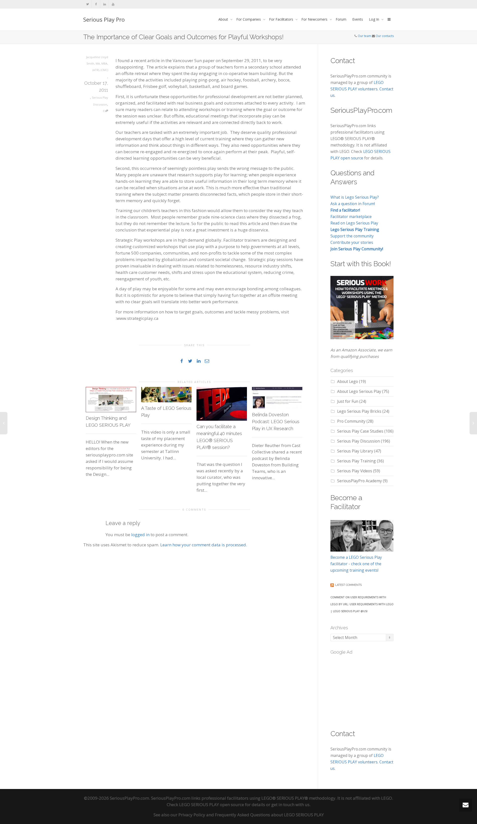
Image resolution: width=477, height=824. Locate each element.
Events (357, 19)
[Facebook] (96, 4)
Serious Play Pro (104, 19)
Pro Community (351, 421)
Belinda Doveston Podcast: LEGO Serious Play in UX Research (275, 421)
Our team (364, 36)
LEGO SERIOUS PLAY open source (211, 804)
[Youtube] (113, 4)
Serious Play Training (356, 461)
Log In (374, 19)
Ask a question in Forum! (352, 203)
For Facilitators (281, 19)
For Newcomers (314, 19)
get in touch (282, 804)
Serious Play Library (355, 451)
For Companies (249, 19)
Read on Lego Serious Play (354, 223)
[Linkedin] (104, 4)
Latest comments (348, 585)
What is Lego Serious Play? (354, 197)
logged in (140, 534)
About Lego (347, 381)
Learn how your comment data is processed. (203, 545)
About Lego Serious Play (359, 391)
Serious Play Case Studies (360, 431)
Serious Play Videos (354, 471)
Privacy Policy (191, 815)
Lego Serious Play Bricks (359, 411)
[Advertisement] (367, 689)
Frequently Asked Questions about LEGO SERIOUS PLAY (269, 815)
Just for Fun (347, 401)
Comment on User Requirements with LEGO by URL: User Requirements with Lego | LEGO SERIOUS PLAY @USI (362, 604)
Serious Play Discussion (358, 441)
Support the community (352, 236)
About (223, 19)
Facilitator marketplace (351, 216)
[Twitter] (87, 4)
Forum (341, 19)
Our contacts (385, 36)
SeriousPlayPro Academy (359, 481)
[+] (111, 399)
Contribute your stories (351, 242)
